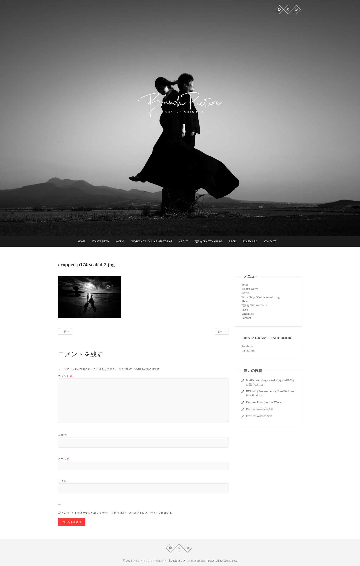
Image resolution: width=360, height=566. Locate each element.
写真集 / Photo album (208, 241)
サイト (62, 481)
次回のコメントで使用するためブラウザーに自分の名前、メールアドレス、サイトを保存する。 (116, 512)
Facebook (247, 346)
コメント (65, 376)
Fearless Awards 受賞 (259, 416)
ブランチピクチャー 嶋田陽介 (150, 560)
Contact (270, 241)
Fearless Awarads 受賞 (259, 409)
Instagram (248, 350)
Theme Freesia (196, 560)
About (183, 241)
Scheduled (249, 241)
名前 (62, 435)
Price (232, 241)
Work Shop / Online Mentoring (151, 241)
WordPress (230, 560)
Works (120, 241)
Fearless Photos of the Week (263, 402)
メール (64, 458)
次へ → (222, 331)
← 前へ (65, 331)
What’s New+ (100, 241)
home (81, 241)
